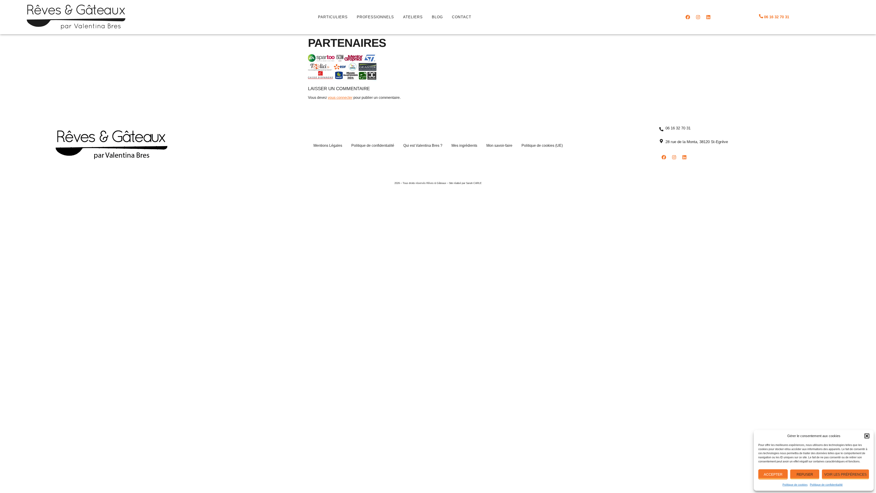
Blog (437, 17)
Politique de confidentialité (826, 484)
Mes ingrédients (464, 145)
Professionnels (375, 17)
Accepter (773, 474)
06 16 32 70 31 (776, 17)
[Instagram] (698, 17)
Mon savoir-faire (499, 145)
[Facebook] (687, 17)
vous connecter (340, 98)
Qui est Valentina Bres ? (422, 145)
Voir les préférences (845, 474)
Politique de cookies (795, 484)
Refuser (805, 474)
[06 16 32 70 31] (761, 16)
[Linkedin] (708, 17)
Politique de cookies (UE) (542, 145)
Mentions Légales (327, 145)
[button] (867, 436)
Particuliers (333, 17)
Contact (461, 17)
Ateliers (413, 17)
